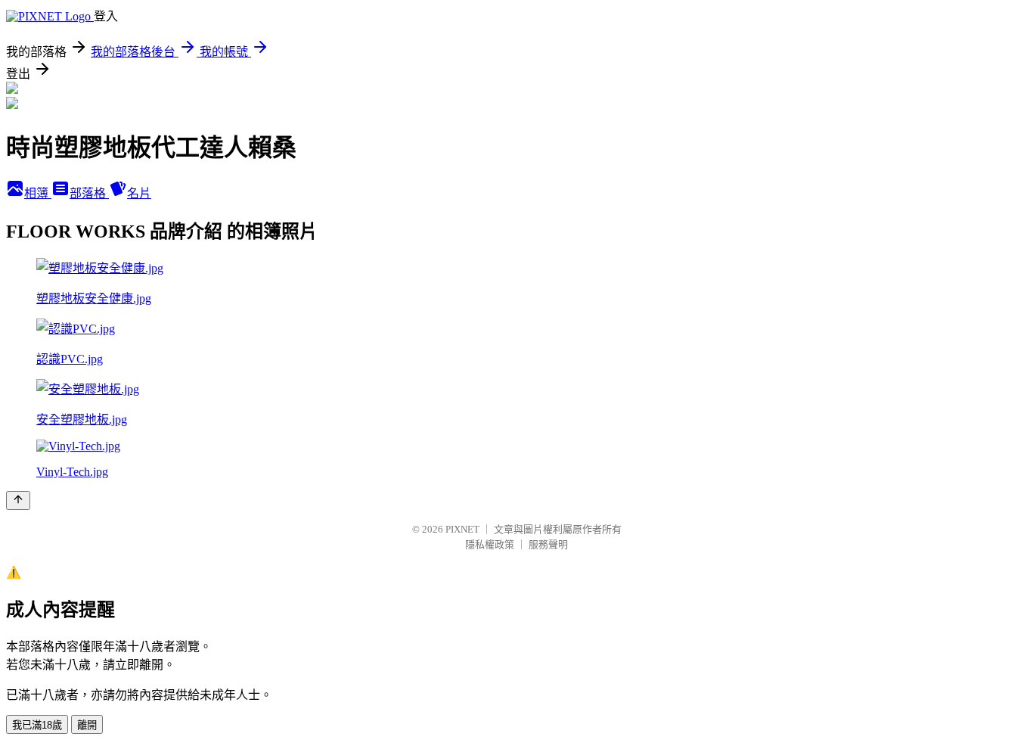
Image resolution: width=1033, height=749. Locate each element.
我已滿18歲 (37, 725)
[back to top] (18, 500)
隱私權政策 (489, 544)
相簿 (37, 193)
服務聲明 (548, 544)
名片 (139, 193)
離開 (87, 725)
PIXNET (462, 529)
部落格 (89, 193)
